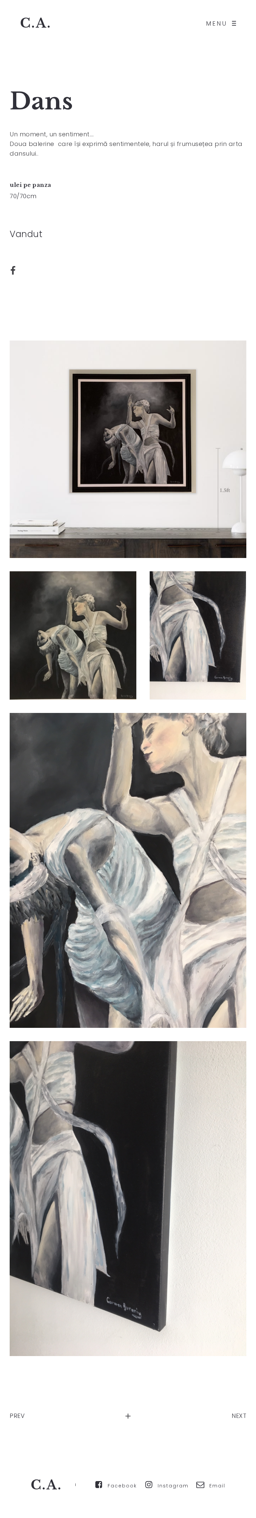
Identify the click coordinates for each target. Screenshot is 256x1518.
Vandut (26, 234)
